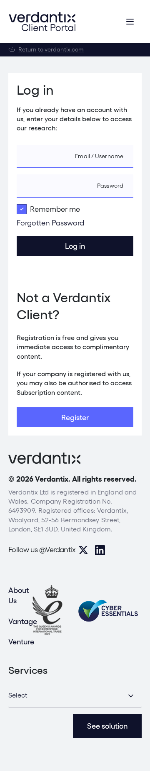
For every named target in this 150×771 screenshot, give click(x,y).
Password (110, 185)
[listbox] (75, 695)
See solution (107, 726)
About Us (18, 595)
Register (75, 417)
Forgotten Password (50, 222)
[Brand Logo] (42, 22)
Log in (75, 246)
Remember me (55, 209)
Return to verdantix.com (51, 49)
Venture (21, 641)
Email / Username (99, 156)
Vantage (22, 621)
